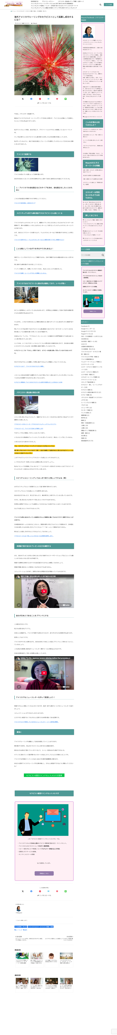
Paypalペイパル (86, 334)
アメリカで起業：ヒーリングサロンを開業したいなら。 (30, 273)
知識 (82, 438)
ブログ (83, 405)
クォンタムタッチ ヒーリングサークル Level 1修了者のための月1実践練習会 (52, 3)
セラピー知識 (85, 395)
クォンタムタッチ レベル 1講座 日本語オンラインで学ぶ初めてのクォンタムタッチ (54, 8)
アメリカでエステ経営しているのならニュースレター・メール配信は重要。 (36, 722)
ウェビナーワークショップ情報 (90, 362)
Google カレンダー (87, 329)
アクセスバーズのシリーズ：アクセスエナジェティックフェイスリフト (35, 424)
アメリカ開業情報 (86, 359)
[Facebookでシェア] (31, 98)
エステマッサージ (86, 364)
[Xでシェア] (23, 891)
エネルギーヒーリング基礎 (89, 377)
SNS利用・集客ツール (87, 341)
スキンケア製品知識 (87, 382)
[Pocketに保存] (57, 98)
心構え (83, 425)
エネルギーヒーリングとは (90, 240)
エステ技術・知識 (86, 374)
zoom (83, 344)
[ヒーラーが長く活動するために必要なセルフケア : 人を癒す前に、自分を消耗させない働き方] (36, 984)
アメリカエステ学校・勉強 (89, 357)
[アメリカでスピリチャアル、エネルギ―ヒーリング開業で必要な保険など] (66, 957)
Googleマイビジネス (87, 331)
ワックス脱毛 (85, 413)
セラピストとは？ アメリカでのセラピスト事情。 (29, 366)
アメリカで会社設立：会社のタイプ (24, 203)
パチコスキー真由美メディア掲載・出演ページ (71, 1)
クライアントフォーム (87, 379)
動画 (82, 420)
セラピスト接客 (85, 390)
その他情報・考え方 (21, 927)
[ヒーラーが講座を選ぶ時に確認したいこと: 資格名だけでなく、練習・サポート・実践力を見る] (22, 984)
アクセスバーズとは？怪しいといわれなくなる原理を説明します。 (34, 536)
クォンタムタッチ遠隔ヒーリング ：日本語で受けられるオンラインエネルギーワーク (54, 5)
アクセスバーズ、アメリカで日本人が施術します (28, 428)
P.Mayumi (35, 23)
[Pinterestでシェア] (40, 98)
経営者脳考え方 (85, 441)
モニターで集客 (85, 410)
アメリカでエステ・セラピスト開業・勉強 (40, 927)
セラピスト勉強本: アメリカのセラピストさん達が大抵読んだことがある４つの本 (38, 382)
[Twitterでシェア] (23, 98)
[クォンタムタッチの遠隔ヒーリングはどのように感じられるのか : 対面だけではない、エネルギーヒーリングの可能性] (51, 984)
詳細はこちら (44, 873)
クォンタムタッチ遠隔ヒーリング (92, 235)
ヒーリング (19, 930)
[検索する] (103, 255)
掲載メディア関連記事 (87, 430)
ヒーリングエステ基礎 (87, 402)
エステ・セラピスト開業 (88, 372)
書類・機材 (84, 433)
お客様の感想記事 (86, 346)
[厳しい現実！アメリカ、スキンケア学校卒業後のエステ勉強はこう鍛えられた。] (36, 957)
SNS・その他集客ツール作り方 (90, 336)
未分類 (83, 435)
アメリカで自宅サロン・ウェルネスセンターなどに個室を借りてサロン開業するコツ (39, 240)
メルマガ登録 (108, 4)
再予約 (83, 418)
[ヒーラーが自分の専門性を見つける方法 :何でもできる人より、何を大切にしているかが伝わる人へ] (66, 984)
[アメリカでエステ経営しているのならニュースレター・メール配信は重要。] (22, 957)
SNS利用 (84, 339)
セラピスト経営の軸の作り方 (89, 392)
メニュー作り (85, 407)
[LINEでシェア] (66, 98)
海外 (26, 930)
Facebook (84, 326)
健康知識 (84, 415)
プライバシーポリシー (48, 1)
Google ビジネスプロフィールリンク (93, 116)
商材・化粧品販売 (86, 423)
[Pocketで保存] (57, 891)
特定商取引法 (34, 1)
